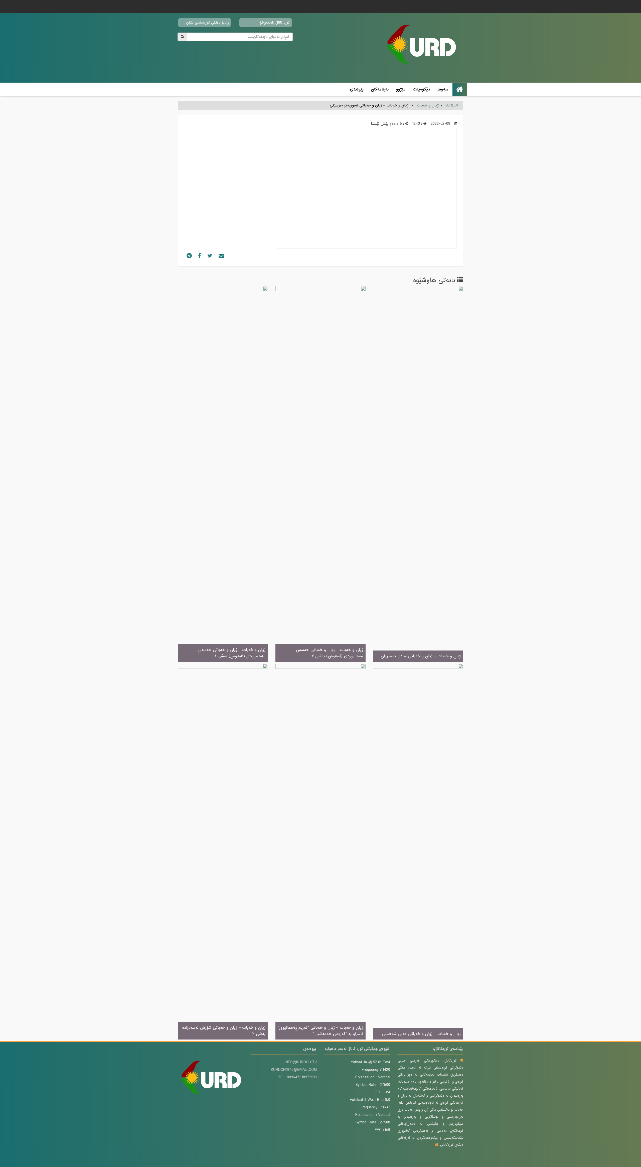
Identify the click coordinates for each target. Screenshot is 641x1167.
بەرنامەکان (380, 89)
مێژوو (400, 89)
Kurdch (452, 105)
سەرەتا (442, 89)
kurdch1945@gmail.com (294, 1070)
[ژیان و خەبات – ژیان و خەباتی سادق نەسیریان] (418, 474)
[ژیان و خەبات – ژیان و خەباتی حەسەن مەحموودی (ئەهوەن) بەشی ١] (223, 474)
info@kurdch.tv (300, 1062)
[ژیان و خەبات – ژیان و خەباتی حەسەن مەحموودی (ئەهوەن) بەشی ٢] (320, 474)
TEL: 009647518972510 (297, 1077)
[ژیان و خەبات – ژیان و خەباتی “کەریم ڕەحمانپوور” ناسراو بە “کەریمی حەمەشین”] (320, 852)
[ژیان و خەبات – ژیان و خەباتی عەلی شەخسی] (418, 852)
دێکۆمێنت (421, 89)
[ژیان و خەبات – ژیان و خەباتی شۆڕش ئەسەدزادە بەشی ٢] (223, 852)
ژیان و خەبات (428, 105)
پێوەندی (357, 89)
